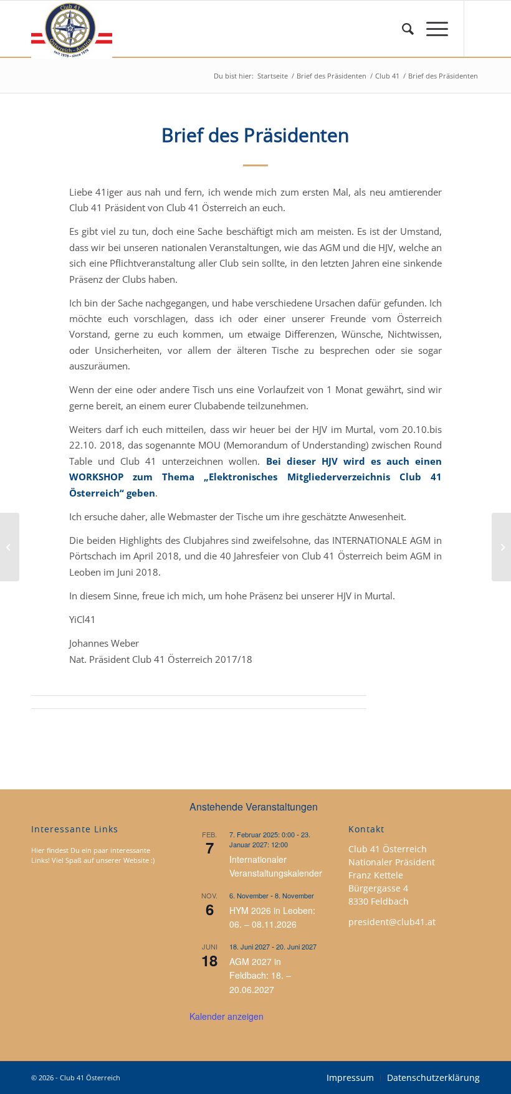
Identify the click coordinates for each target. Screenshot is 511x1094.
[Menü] (431, 29)
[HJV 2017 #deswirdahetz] (501, 547)
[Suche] (401, 29)
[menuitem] (401, 29)
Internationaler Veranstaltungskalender (275, 866)
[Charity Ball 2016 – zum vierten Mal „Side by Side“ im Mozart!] (9, 547)
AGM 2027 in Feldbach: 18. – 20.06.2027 (260, 975)
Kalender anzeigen (226, 1016)
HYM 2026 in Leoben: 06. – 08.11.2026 (272, 917)
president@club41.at (392, 922)
